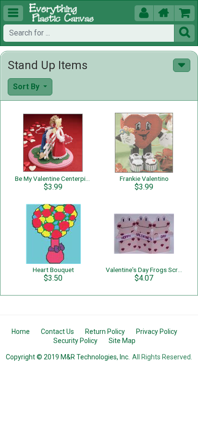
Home (21, 331)
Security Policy (75, 340)
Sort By (27, 86)
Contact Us (57, 331)
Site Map (122, 340)
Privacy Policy (156, 331)
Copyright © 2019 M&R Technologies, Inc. (68, 357)
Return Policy (105, 331)
